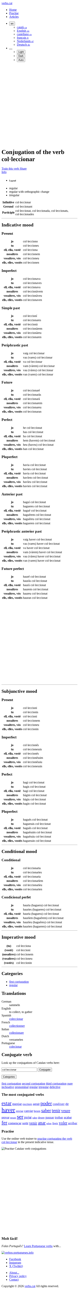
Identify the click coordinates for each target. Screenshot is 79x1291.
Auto (21, 60)
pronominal (22, 1087)
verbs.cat (7, 3)
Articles (14, 16)
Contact (14, 1279)
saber (46, 1110)
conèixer (59, 1104)
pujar (28, 1117)
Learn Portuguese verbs (38, 1246)
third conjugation (56, 1083)
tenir (56, 1110)
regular (13, 985)
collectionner (17, 1025)
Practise (14, 13)
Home (13, 9)
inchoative (8, 1087)
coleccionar (16, 1018)
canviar (28, 1111)
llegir (55, 1123)
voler (63, 1123)
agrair (36, 1104)
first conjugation (19, 981)
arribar (72, 1123)
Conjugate (44, 1069)
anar (42, 1122)
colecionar (15, 1046)
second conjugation (33, 1083)
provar (5, 1117)
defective (54, 1087)
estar (7, 1103)
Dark (21, 55)
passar (49, 1117)
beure (37, 1111)
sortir (25, 1123)
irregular (44, 1087)
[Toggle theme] (10, 49)
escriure (27, 1104)
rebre (49, 1123)
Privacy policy (18, 1276)
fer (4, 1122)
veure (65, 1110)
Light (21, 51)
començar (14, 1123)
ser (20, 1116)
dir (67, 1104)
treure (13, 1117)
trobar (59, 1117)
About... (14, 1272)
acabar (68, 1117)
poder (46, 1103)
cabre (34, 1117)
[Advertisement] (39, 104)
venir (33, 1123)
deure (41, 1117)
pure (70, 1083)
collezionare (16, 1032)
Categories (9, 1076)
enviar (19, 1111)
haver (8, 1109)
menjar (17, 1104)
